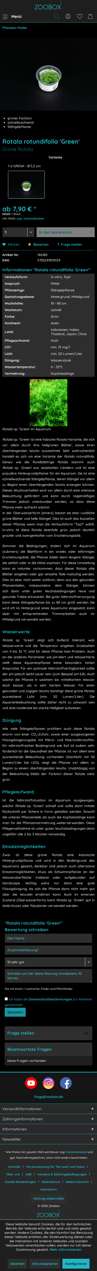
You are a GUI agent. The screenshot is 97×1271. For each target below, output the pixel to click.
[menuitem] (12, 16)
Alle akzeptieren (45, 1264)
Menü (16, 16)
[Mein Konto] (68, 16)
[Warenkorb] (91, 16)
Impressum (48, 1189)
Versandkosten (76, 1152)
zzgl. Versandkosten (30, 218)
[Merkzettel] (79, 16)
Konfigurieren (76, 1264)
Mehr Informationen (65, 1249)
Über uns (13, 1174)
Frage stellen (71, 244)
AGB (28, 1174)
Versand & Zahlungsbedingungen (62, 1174)
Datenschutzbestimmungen (50, 999)
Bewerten (40, 244)
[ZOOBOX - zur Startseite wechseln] (48, 5)
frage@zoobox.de (48, 1097)
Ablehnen (17, 1264)
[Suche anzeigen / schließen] (56, 16)
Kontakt (14, 1167)
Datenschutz (51, 1182)
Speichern (15, 1012)
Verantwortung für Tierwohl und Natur (55, 1167)
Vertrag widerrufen (48, 1198)
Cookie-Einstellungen (20, 1182)
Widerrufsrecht (77, 1182)
